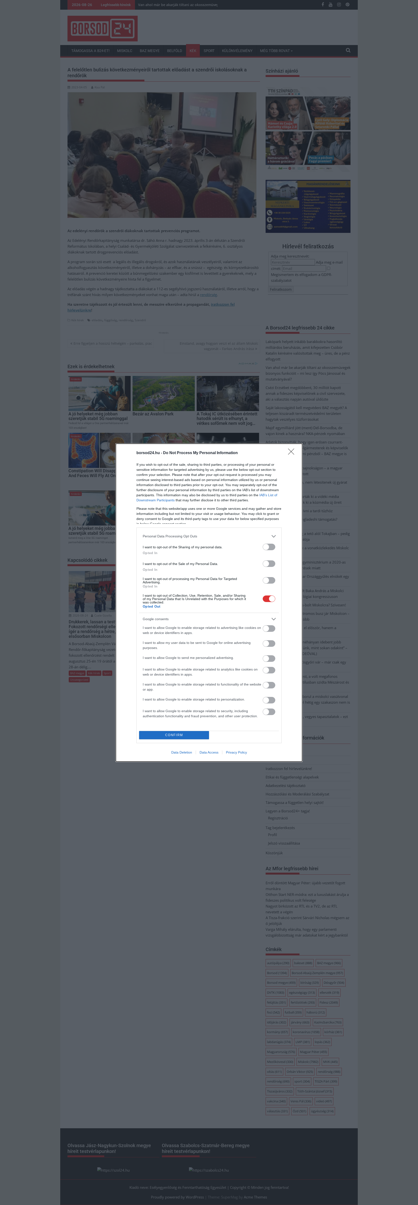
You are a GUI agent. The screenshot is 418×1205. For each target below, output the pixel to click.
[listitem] (209, 536)
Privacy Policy (236, 752)
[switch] (269, 547)
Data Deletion (181, 752)
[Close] (292, 453)
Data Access (209, 752)
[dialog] (209, 603)
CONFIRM (174, 735)
